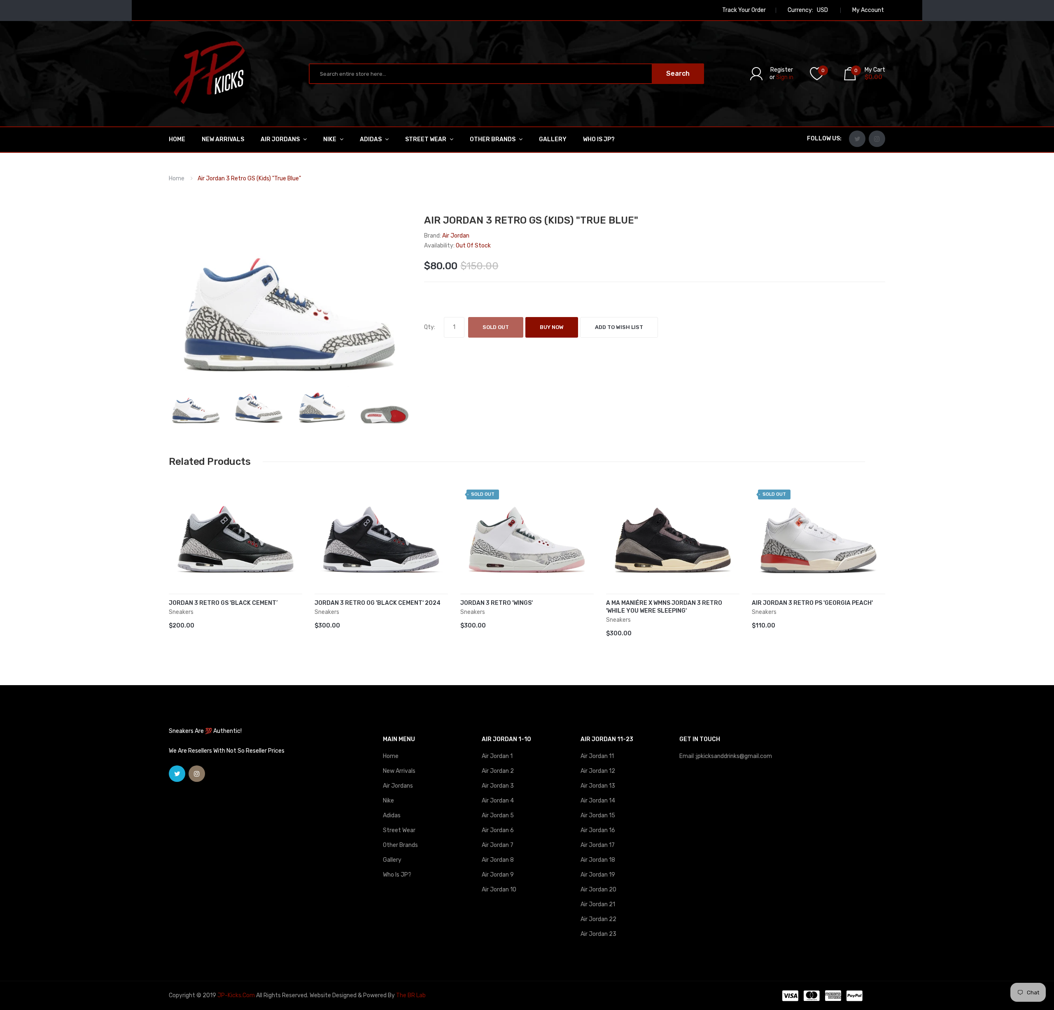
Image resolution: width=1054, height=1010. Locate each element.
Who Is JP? (397, 874)
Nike (388, 800)
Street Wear (399, 830)
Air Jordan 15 (598, 815)
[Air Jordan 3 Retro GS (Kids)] (196, 404)
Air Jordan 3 (498, 785)
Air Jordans (398, 785)
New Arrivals (399, 770)
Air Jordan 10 (499, 889)
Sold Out (496, 327)
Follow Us (823, 138)
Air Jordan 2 (498, 770)
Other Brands (400, 845)
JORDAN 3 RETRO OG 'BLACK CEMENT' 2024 (378, 602)
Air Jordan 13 (598, 785)
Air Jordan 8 (498, 859)
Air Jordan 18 (598, 859)
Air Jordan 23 (598, 934)
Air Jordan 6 (498, 830)
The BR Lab (411, 995)
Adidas (392, 815)
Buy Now (552, 327)
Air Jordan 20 (598, 889)
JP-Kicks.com (236, 995)
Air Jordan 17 (598, 845)
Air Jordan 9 (498, 874)
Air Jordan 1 (497, 756)
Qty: (429, 327)
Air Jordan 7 (497, 845)
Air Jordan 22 (598, 919)
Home (176, 178)
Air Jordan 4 (498, 800)
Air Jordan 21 (598, 904)
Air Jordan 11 (597, 756)
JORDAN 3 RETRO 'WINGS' (496, 602)
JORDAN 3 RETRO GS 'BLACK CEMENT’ (223, 602)
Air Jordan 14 (598, 800)
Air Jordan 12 (598, 770)
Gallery (392, 859)
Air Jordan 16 (598, 830)
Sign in (784, 77)
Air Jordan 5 (498, 815)
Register (781, 69)
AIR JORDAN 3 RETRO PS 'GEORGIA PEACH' (812, 602)
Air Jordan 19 (598, 874)
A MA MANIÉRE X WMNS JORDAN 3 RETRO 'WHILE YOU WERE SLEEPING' (664, 606)
